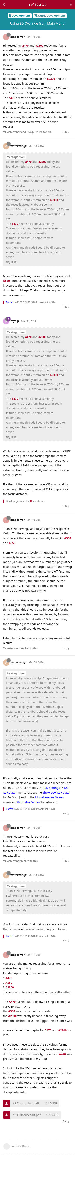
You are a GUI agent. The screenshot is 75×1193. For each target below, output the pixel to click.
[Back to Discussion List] (4, 4)
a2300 (39, 45)
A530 (67, 538)
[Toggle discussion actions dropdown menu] (71, 4)
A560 (6, 281)
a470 (25, 45)
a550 (12, 543)
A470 (8, 978)
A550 (8, 983)
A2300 (9, 987)
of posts (36, 4)
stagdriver (18, 157)
